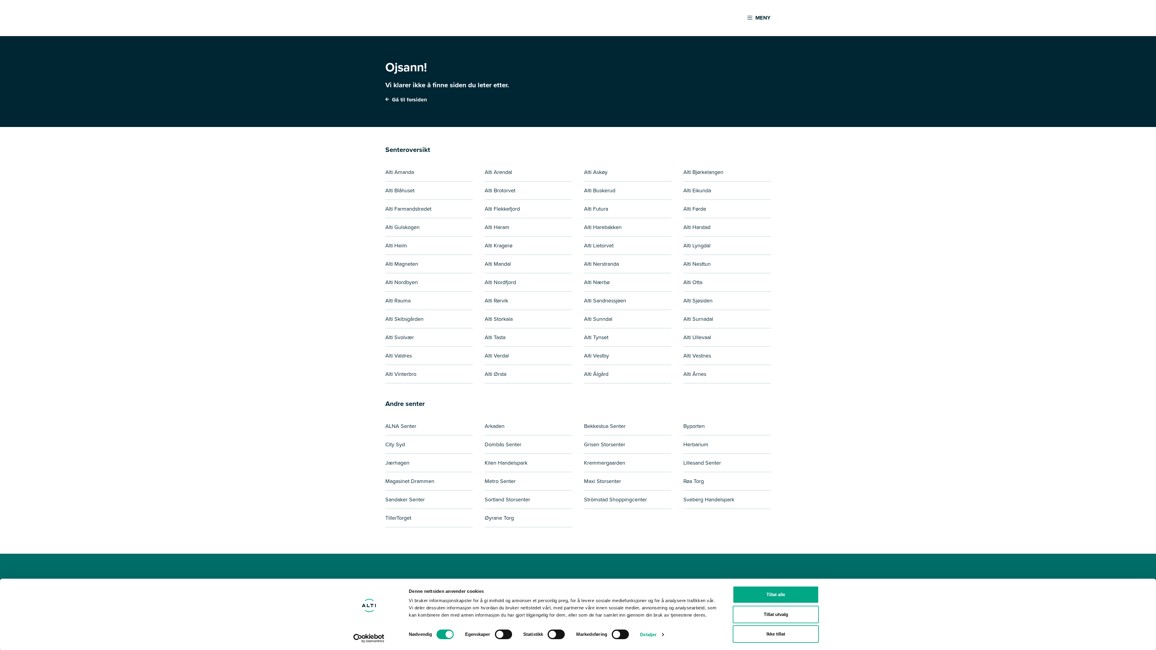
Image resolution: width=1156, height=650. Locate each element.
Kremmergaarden (604, 463)
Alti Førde (694, 209)
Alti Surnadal (698, 319)
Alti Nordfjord (500, 282)
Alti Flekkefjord (502, 209)
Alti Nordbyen (401, 282)
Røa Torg (693, 481)
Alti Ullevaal (697, 337)
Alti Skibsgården (404, 319)
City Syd (395, 444)
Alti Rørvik (496, 301)
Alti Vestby (596, 356)
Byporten (694, 426)
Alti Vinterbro (400, 374)
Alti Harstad (696, 227)
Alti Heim (396, 245)
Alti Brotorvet (500, 190)
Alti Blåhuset (400, 190)
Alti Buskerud (599, 190)
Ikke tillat (775, 633)
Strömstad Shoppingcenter (615, 499)
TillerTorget (398, 518)
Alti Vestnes (697, 356)
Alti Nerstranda (601, 264)
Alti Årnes (694, 374)
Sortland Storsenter (507, 499)
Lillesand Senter (702, 463)
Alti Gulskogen (402, 227)
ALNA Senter (400, 426)
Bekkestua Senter (605, 426)
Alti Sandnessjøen (605, 301)
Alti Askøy (596, 172)
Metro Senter (500, 481)
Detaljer (648, 634)
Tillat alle (775, 594)
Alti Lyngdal (696, 245)
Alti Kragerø (498, 245)
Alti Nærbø (597, 282)
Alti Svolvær (399, 337)
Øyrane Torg (499, 518)
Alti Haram (497, 227)
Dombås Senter (503, 444)
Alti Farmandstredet (408, 209)
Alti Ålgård (596, 374)
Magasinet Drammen (409, 481)
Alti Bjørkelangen (703, 172)
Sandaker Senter (405, 499)
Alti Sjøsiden (698, 301)
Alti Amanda (399, 172)
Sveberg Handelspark (708, 499)
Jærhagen (397, 463)
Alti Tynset (596, 337)
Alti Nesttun (697, 264)
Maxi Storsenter (602, 481)
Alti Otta (692, 282)
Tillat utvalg (776, 614)
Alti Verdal (497, 356)
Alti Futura (596, 209)
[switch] (503, 634)
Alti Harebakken (603, 227)
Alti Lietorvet (599, 245)
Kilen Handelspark (506, 463)
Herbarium (695, 444)
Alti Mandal (498, 264)
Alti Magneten (401, 264)
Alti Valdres (398, 356)
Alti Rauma (398, 301)
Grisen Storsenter (604, 444)
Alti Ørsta (495, 374)
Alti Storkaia (499, 319)
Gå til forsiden (408, 100)
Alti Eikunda (697, 190)
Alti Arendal (498, 172)
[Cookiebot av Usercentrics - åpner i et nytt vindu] (369, 638)
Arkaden (495, 426)
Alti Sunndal (598, 319)
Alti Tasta (495, 337)
